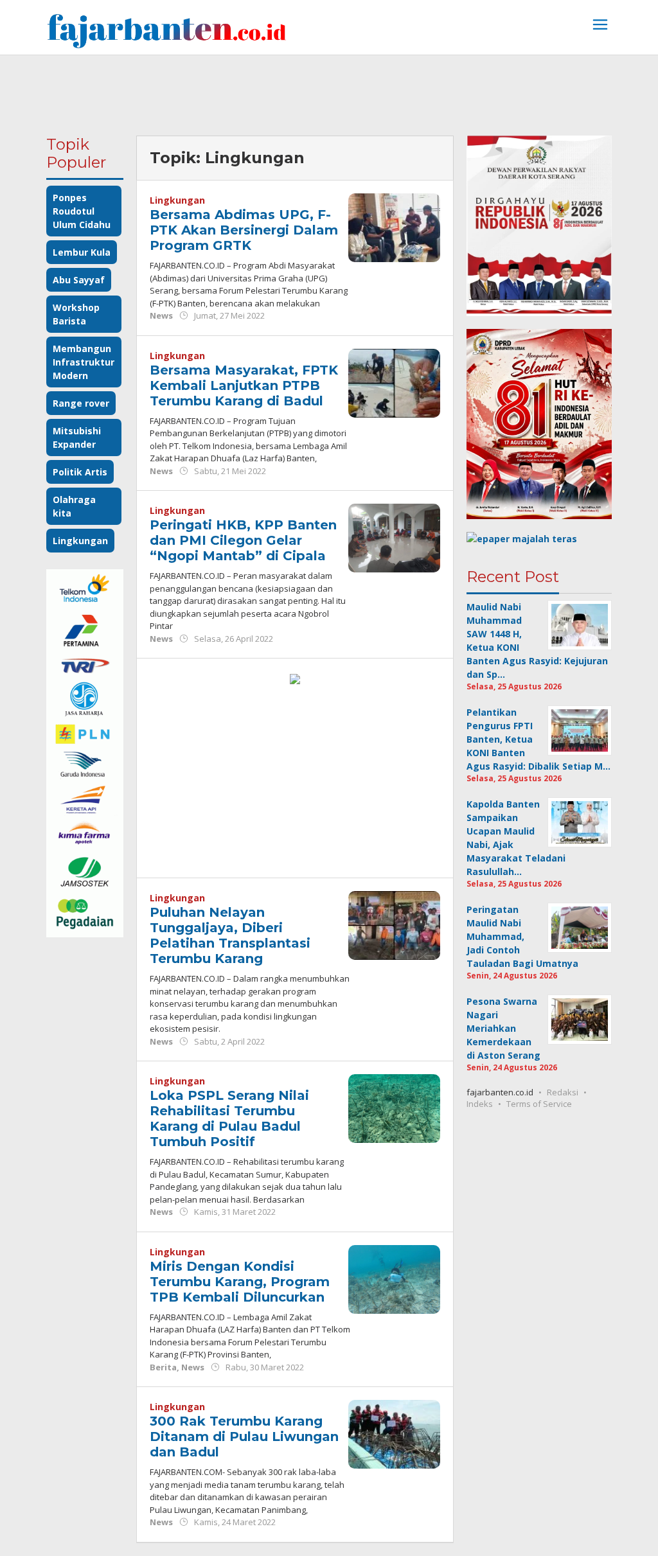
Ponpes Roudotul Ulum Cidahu (82, 211)
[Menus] (600, 26)
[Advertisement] (329, 90)
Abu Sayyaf (79, 280)
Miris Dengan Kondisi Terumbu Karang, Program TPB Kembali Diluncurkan (240, 1282)
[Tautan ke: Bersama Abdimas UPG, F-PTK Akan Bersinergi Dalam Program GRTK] (394, 226)
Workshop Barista (76, 314)
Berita (163, 1367)
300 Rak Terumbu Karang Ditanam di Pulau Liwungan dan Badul (244, 1436)
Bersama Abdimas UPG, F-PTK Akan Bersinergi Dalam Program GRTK (244, 230)
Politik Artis (80, 472)
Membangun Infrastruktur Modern (83, 362)
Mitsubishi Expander (77, 437)
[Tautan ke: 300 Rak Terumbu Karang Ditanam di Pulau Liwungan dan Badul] (394, 1433)
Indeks (480, 1104)
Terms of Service (539, 1104)
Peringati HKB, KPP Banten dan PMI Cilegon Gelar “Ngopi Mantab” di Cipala (243, 540)
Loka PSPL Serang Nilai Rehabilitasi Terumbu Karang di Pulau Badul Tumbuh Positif (229, 1118)
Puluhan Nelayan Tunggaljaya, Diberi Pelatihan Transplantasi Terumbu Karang (230, 935)
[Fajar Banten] (166, 30)
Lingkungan (80, 541)
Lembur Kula (82, 252)
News (161, 315)
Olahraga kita (74, 506)
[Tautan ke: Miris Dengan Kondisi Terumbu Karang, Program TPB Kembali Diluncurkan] (394, 1278)
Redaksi (562, 1092)
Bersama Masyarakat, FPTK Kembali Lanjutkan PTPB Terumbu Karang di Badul (244, 385)
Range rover (81, 403)
